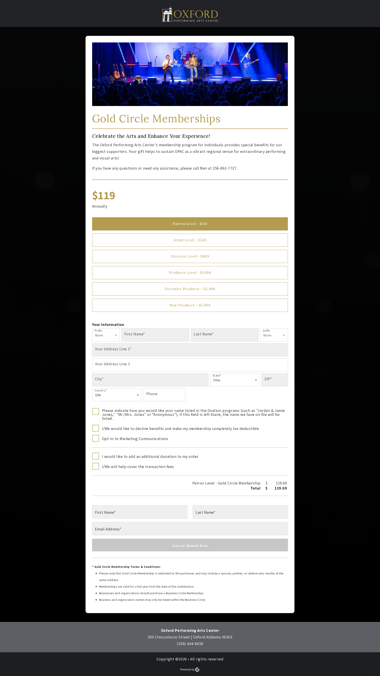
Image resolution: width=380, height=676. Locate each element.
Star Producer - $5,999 (190, 305)
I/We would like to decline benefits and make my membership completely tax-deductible (180, 429)
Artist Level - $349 (190, 240)
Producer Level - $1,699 (190, 272)
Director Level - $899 (190, 256)
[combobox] (104, 336)
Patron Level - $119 (190, 223)
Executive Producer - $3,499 (190, 289)
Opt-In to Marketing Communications (135, 439)
